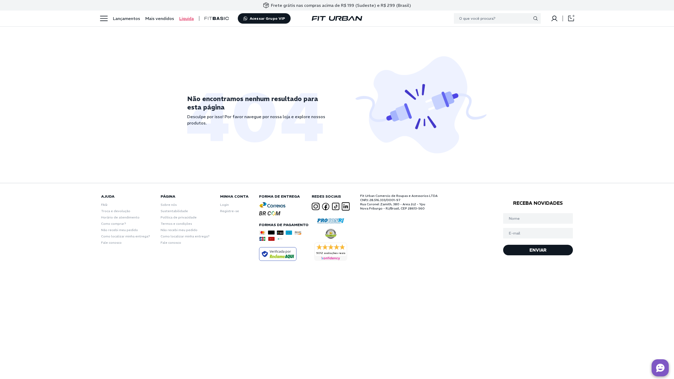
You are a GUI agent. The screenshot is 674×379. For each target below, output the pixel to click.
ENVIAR (538, 250)
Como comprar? (113, 224)
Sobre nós (169, 205)
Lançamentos (126, 18)
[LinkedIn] (346, 206)
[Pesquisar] (535, 18)
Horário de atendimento (120, 217)
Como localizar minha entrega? (125, 236)
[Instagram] (316, 206)
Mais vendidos (159, 18)
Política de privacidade (179, 217)
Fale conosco (111, 243)
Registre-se (229, 211)
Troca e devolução (115, 211)
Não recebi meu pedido (119, 230)
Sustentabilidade (174, 211)
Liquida (186, 18)
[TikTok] (336, 206)
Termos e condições (176, 224)
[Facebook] (326, 206)
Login (224, 205)
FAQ (104, 205)
